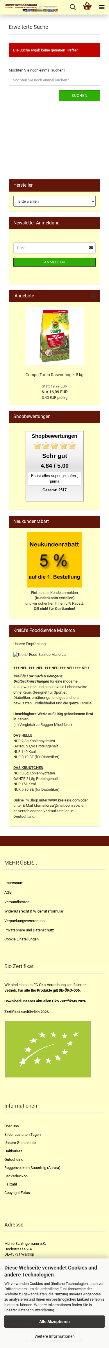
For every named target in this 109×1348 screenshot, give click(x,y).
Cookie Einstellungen (21, 939)
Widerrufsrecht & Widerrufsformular (33, 911)
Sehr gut (54, 455)
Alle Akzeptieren (54, 1321)
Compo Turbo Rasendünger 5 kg (54, 374)
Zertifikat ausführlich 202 (25, 1012)
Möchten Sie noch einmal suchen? (37, 70)
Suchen (79, 95)
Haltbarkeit (13, 1151)
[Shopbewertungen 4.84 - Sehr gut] (54, 446)
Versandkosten (16, 902)
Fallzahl (10, 1184)
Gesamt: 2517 (54, 490)
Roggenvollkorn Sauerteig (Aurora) (32, 1167)
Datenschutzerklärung (36, 1310)
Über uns (11, 1126)
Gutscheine (13, 1159)
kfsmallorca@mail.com (53, 805)
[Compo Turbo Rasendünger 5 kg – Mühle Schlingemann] (55, 336)
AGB (8, 892)
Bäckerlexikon (16, 1176)
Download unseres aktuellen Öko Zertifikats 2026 (45, 1001)
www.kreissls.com (64, 800)
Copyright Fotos (17, 1192)
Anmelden (54, 262)
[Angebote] (93, 296)
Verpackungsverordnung (24, 921)
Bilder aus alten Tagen (22, 1134)
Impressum (13, 883)
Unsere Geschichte (20, 1142)
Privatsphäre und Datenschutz (29, 930)
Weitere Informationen (55, 1336)
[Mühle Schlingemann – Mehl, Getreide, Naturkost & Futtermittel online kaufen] (29, 7)
